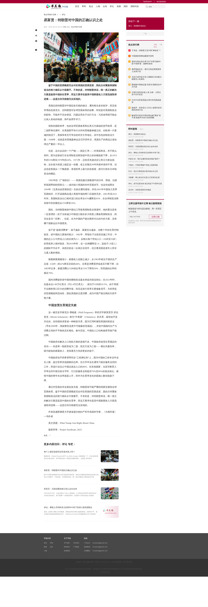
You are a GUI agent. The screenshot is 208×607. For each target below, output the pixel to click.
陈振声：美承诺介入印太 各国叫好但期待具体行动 (147, 109)
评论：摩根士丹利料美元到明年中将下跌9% (145, 153)
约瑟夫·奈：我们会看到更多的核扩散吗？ (144, 159)
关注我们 (76, 543)
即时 (84, 6)
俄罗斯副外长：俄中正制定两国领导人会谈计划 (146, 70)
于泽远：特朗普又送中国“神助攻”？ (146, 50)
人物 (98, 6)
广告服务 (76, 547)
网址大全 (97, 562)
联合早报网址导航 (88, 562)
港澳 (119, 6)
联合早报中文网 (50, 14)
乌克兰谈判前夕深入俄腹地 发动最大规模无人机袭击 (147, 78)
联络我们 (67, 547)
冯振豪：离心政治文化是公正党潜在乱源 (144, 177)
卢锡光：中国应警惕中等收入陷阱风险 (143, 165)
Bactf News (105, 562)
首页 (77, 6)
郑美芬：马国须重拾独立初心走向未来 (143, 146)
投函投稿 (67, 551)
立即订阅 (155, 217)
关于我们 (67, 543)
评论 (112, 6)
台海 (105, 6)
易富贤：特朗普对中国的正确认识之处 (143, 140)
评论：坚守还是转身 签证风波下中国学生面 (145, 183)
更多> (142, 129)
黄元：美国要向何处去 (137, 134)
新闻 (45, 547)
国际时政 (135, 6)
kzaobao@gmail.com (100, 543)
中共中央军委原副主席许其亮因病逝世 (146, 101)
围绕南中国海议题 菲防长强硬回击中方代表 (147, 86)
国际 (126, 6)
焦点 (91, 6)
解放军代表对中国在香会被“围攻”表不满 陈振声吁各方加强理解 (146, 116)
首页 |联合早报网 (116, 562)
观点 (51, 547)
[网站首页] (36, 49)
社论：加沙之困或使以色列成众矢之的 (143, 171)
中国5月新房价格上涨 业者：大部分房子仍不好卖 (146, 93)
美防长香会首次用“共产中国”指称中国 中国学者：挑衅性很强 (146, 62)
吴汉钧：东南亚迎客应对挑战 (139, 190)
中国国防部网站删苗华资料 (143, 56)
